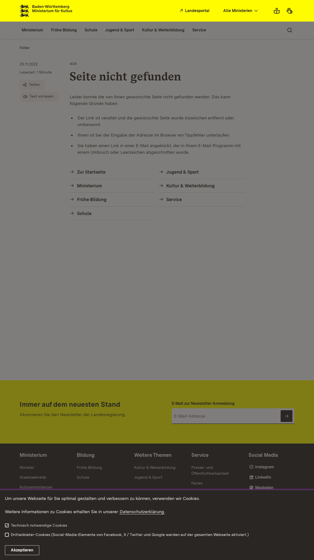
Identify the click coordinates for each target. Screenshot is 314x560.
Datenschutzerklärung (142, 511)
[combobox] (241, 11)
